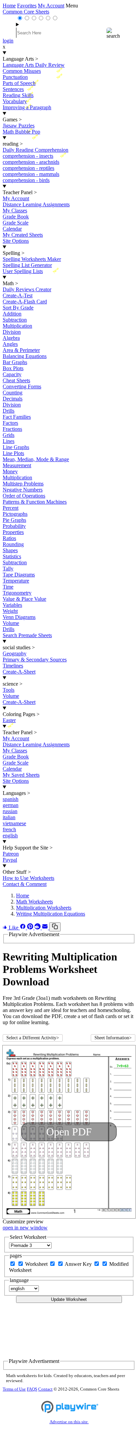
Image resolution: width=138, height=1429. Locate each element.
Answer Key (79, 1264)
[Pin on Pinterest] (30, 927)
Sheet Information (113, 1037)
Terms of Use (14, 1389)
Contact (45, 1389)
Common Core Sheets (26, 11)
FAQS (32, 1389)
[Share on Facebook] (23, 927)
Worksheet (37, 1264)
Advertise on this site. (69, 1422)
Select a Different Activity (32, 1037)
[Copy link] (55, 926)
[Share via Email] (45, 927)
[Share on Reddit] (38, 927)
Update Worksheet (69, 1299)
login (8, 40)
